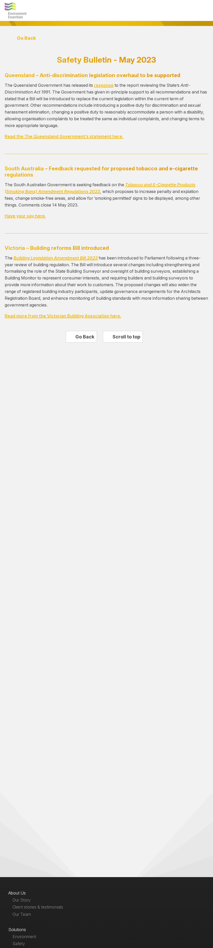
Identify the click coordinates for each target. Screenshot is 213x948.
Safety (18, 943)
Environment (24, 936)
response (104, 85)
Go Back (26, 38)
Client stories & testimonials (37, 907)
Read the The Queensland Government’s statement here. (64, 136)
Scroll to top (125, 336)
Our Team (21, 914)
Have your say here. (25, 215)
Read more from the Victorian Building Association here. (63, 315)
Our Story (21, 900)
